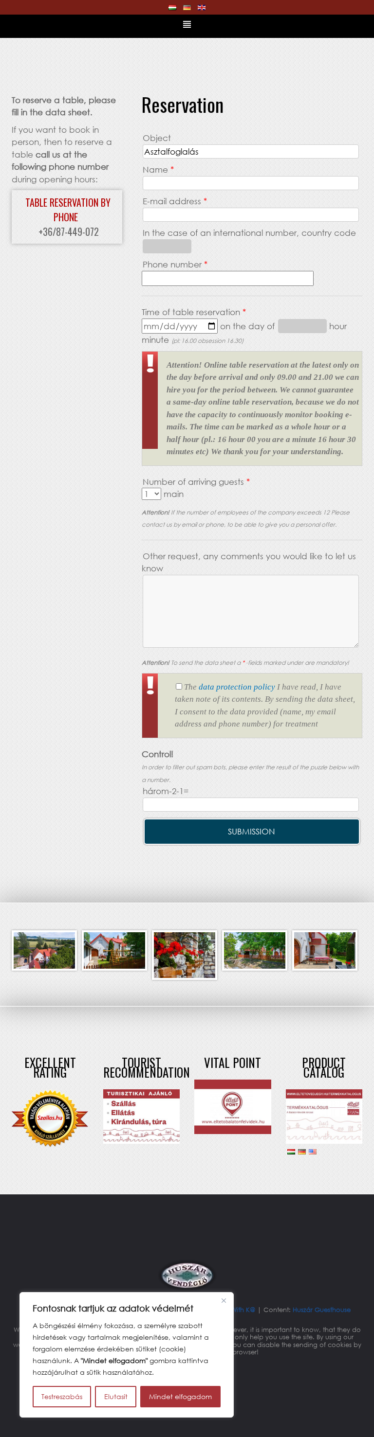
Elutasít (116, 1396)
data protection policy (237, 687)
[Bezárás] (223, 1300)
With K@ (244, 1310)
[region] (126, 1355)
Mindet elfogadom (180, 1396)
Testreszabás (61, 1396)
